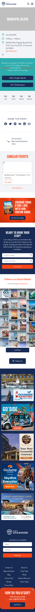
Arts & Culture (16, 138)
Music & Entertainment (19, 141)
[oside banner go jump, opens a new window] (17, 477)
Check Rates (17, 267)
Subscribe (17, 555)
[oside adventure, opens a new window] (17, 388)
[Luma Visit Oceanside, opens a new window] (17, 507)
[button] (6, 124)
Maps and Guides (8, 571)
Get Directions (11, 51)
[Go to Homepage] (17, 532)
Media (24, 575)
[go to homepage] (9, 4)
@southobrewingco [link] (27, 68)
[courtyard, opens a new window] (17, 447)
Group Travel (9, 578)
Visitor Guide (24, 582)
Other (14, 144)
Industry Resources (24, 578)
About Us (24, 567)
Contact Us (9, 567)
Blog (8, 575)
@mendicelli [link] (5, 68)
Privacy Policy (8, 585)
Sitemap (8, 582)
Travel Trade (24, 571)
